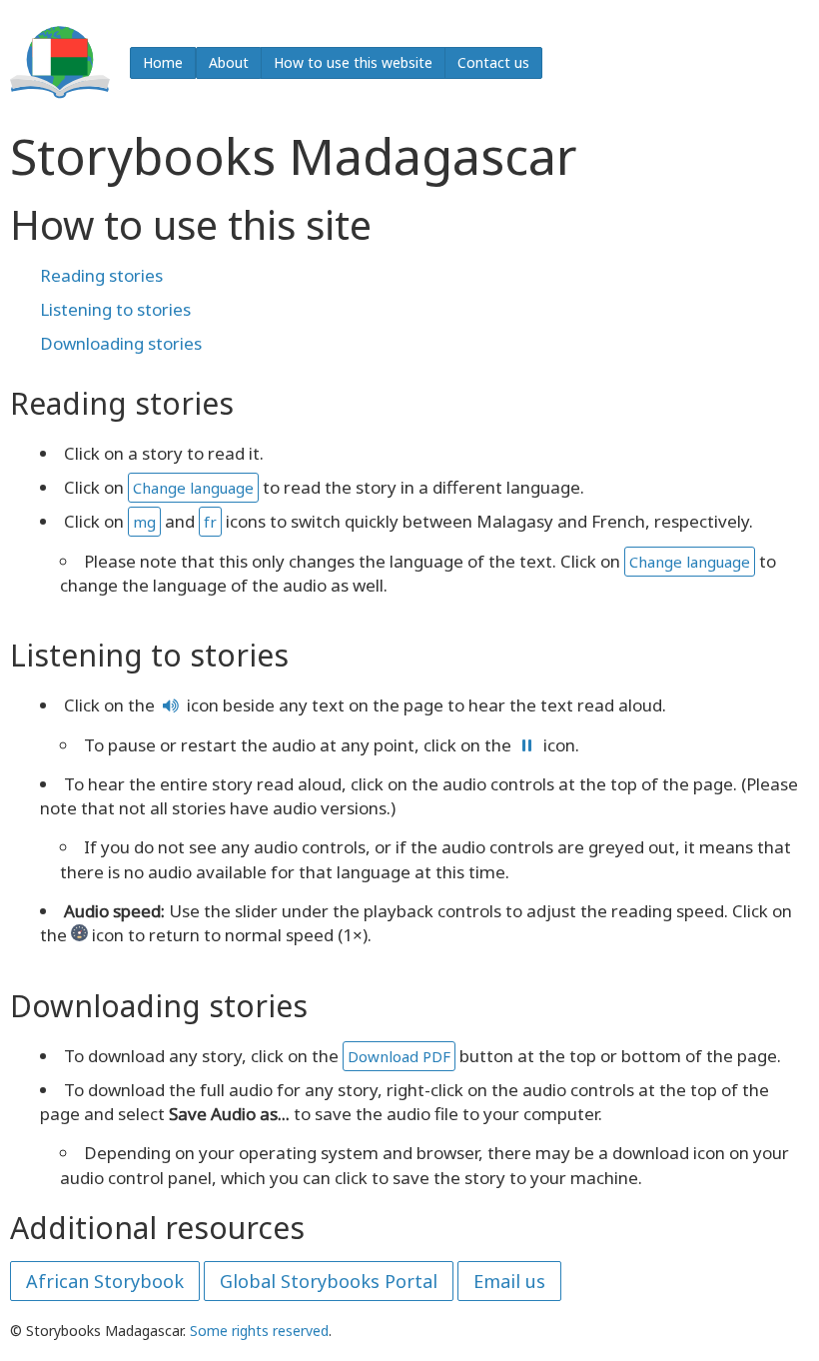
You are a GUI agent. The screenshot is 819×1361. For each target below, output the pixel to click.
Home (163, 62)
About (229, 62)
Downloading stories (121, 343)
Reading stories (101, 275)
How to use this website (353, 62)
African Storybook (105, 1281)
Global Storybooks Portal (328, 1281)
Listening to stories (115, 309)
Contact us (493, 62)
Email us (509, 1281)
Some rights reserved (259, 1330)
